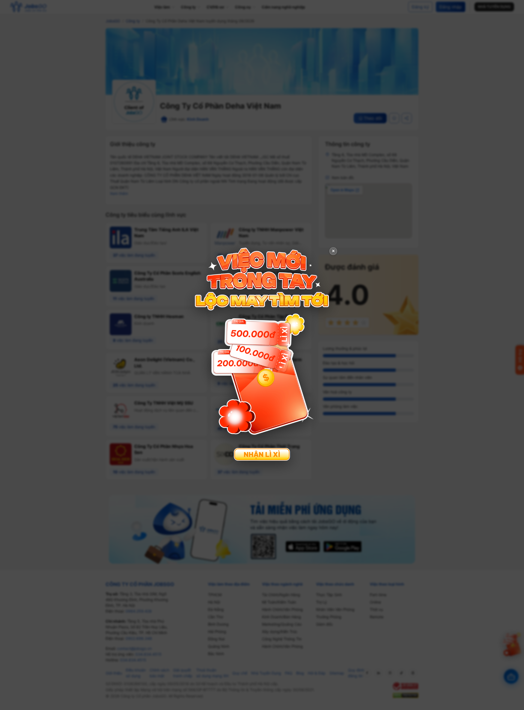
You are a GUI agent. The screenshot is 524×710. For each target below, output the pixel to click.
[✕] (262, 354)
